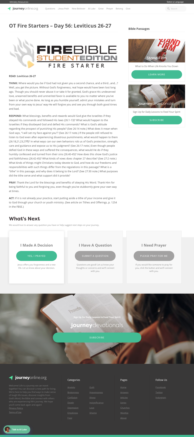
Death (70, 402)
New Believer (78, 8)
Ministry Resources (19, 2)
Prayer (109, 8)
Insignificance (96, 402)
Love (91, 407)
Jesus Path (63, 8)
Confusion (72, 397)
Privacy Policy (16, 408)
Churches (125, 407)
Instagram (161, 397)
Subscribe (157, 120)
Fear (69, 418)
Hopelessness (96, 392)
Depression (73, 407)
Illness (92, 397)
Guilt (91, 387)
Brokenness (73, 392)
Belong (119, 8)
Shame (93, 413)
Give (128, 8)
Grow (101, 8)
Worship (124, 413)
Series (123, 402)
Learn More (156, 74)
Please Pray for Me (154, 256)
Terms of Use (15, 412)
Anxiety (71, 387)
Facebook (161, 387)
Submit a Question (95, 256)
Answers (124, 392)
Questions (50, 8)
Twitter (159, 392)
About (123, 418)
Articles (124, 397)
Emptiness (72, 413)
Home (123, 387)
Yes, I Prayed (36, 256)
